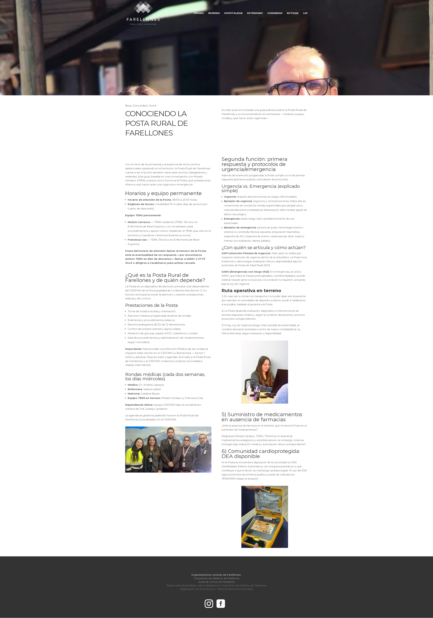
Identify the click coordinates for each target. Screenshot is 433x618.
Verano (198, 13)
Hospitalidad (233, 13)
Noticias (293, 13)
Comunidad (274, 13)
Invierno (214, 13)
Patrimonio (255, 13)
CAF (305, 13)
